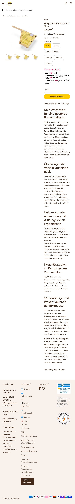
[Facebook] (40, 388)
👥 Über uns (25, 417)
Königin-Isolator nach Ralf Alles (19, 16)
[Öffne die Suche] (3, 10)
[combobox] (39, 10)
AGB (22, 432)
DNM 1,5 (49, 58)
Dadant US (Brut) (52, 52)
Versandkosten (59, 34)
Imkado (46, 19)
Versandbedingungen (29, 451)
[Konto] (66, 3)
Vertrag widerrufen (27, 481)
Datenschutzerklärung (29, 436)
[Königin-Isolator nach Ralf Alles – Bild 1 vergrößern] (21, 35)
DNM (48, 46)
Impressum (25, 428)
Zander (56, 46)
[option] (21, 36)
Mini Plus (59, 58)
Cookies (24, 455)
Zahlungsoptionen (27, 447)
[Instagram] (43, 388)
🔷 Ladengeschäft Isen (26, 396)
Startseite (5, 16)
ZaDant (48, 63)
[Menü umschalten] (3, 4)
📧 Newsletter (26, 389)
